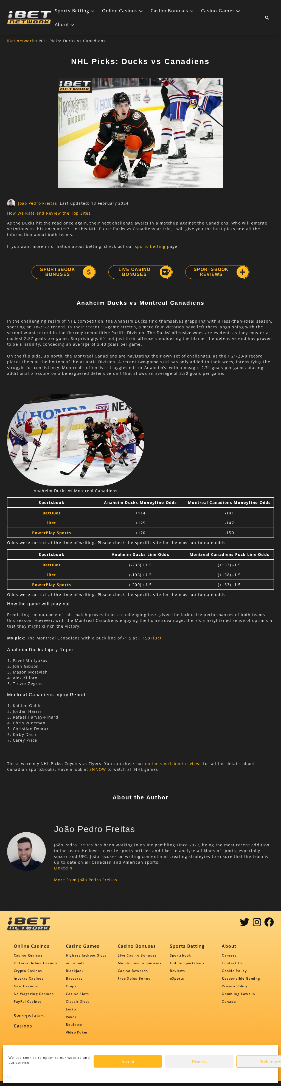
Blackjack (75, 970)
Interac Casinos (29, 978)
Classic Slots (77, 1001)
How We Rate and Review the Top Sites (49, 213)
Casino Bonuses (170, 11)
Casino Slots (77, 993)
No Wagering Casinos (34, 993)
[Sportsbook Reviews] (242, 272)
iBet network (20, 40)
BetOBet (52, 513)
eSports (177, 978)
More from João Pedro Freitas (85, 879)
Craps (71, 986)
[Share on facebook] (269, 924)
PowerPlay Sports (51, 532)
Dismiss (199, 1061)
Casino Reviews (28, 955)
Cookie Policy (234, 970)
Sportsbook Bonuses (57, 272)
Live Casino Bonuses (135, 272)
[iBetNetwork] (29, 17)
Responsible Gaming (241, 978)
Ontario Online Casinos (36, 963)
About (62, 24)
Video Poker (77, 1032)
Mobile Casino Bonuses (139, 963)
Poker (71, 1017)
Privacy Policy (234, 986)
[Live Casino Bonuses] (165, 272)
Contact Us (232, 963)
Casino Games (218, 11)
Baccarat (74, 978)
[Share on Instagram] (257, 924)
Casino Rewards (133, 970)
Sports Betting (72, 11)
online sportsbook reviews (173, 763)
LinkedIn (63, 868)
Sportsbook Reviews (211, 272)
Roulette (74, 1024)
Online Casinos (120, 11)
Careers (229, 955)
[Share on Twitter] (244, 924)
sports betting (150, 246)
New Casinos (26, 986)
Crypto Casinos (28, 970)
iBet (51, 522)
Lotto (71, 1009)
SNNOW (97, 769)
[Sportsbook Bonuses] (89, 272)
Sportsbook (180, 955)
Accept (128, 1061)
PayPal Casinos (28, 1001)
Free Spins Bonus (134, 978)
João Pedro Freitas (37, 203)
